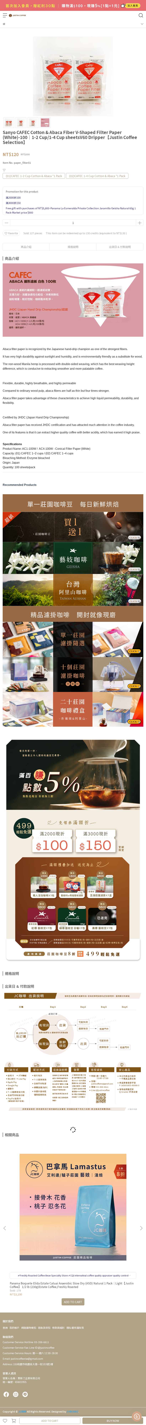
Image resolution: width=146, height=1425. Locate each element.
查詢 (5, 1327)
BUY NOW (113, 1421)
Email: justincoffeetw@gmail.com (23, 1358)
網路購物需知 (28, 1327)
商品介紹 (26, 247)
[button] (141, 1228)
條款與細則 (58, 1327)
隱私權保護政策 (75, 1327)
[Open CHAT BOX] (137, 1416)
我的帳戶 (14, 1327)
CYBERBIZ (72, 1411)
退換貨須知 (44, 1327)
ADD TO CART (49, 1421)
